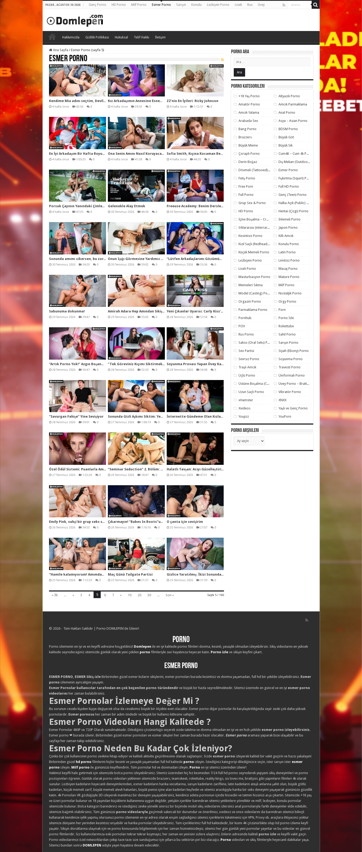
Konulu (196, 5)
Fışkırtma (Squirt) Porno (296, 178)
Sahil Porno (287, 334)
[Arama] (316, 5)
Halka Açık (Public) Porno (297, 203)
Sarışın (181, 5)
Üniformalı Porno (292, 375)
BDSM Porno (288, 129)
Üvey (261, 5)
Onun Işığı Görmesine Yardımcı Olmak (140, 259)
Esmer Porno (161, 5)
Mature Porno (289, 277)
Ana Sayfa (60, 50)
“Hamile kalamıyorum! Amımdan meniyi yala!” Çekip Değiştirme (102, 574)
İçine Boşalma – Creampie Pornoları (266, 219)
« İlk (55, 595)
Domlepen (142, 646)
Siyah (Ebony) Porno (294, 351)
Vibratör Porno (290, 392)
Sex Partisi (246, 351)
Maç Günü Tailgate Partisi (130, 574)
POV (242, 326)
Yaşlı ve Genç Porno (293, 408)
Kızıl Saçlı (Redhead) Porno (259, 244)
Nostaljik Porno (290, 293)
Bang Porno (248, 129)
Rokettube (286, 326)
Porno (52, 36)
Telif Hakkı (141, 37)
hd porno (83, 762)
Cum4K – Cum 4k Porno (296, 154)
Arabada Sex (248, 121)
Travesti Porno (290, 367)
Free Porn (246, 186)
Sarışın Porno (288, 343)
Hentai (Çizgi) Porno (293, 211)
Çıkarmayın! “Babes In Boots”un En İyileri (143, 522)
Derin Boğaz (248, 162)
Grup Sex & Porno (252, 203)
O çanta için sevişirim (185, 522)
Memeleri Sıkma (251, 285)
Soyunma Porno (291, 359)
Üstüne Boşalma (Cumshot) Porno (264, 384)
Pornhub (245, 318)
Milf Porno (139, 5)
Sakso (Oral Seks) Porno (257, 343)
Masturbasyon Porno (254, 277)
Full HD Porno (289, 186)
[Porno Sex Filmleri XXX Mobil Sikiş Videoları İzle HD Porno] (75, 19)
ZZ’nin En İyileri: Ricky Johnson (192, 101)
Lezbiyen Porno (218, 5)
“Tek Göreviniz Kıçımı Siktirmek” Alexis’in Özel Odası (153, 364)
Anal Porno (287, 112)
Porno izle (219, 652)
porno (145, 652)
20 (139, 595)
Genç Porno (97, 5)
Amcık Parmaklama (293, 104)
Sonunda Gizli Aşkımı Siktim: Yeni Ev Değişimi (145, 416)
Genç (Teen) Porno (293, 195)
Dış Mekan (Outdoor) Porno (299, 162)
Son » (170, 595)
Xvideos (244, 408)
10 (129, 595)
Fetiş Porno (247, 178)
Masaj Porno (288, 269)
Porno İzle (286, 318)
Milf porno (80, 767)
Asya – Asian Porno (293, 121)
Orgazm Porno (250, 301)
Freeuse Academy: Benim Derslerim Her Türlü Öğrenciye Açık (218, 206)
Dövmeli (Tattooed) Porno (258, 170)
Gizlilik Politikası (97, 37)
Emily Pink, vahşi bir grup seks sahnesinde (84, 522)
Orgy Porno (287, 301)
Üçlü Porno (247, 375)
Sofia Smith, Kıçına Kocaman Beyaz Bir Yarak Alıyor (210, 154)
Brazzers (245, 137)
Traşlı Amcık (247, 367)
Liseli (238, 5)
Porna (225, 840)
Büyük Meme (248, 145)
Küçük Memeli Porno (254, 252)
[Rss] (284, 5)
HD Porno (119, 5)
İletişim (160, 37)
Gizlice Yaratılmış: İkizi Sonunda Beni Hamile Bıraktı (211, 574)
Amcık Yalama (249, 112)
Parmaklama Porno (253, 310)
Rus (250, 5)
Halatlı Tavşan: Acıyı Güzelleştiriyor (197, 469)
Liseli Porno (247, 269)
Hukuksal (121, 37)
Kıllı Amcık (286, 236)
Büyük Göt (286, 137)
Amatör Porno (249, 104)
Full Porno (246, 195)
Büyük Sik (286, 145)
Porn (282, 310)
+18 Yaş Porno (249, 96)
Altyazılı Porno (289, 96)
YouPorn (285, 416)
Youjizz (244, 416)
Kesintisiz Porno (250, 236)
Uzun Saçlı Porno (251, 392)
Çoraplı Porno (249, 154)
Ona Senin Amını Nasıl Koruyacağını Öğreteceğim (149, 154)
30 (149, 595)
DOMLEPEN (92, 845)
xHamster (246, 400)
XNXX (282, 400)
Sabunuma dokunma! (67, 311)
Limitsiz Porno (289, 260)
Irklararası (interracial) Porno (260, 227)
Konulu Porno (289, 244)
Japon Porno (288, 227)
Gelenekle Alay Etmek (126, 206)
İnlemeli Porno (290, 219)
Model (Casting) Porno (256, 293)
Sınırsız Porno (249, 359)
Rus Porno (246, 334)
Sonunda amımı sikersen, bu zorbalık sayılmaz (88, 259)
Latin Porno (287, 252)
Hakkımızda (71, 37)
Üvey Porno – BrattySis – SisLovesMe (306, 384)
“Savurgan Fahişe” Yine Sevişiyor (76, 416)
